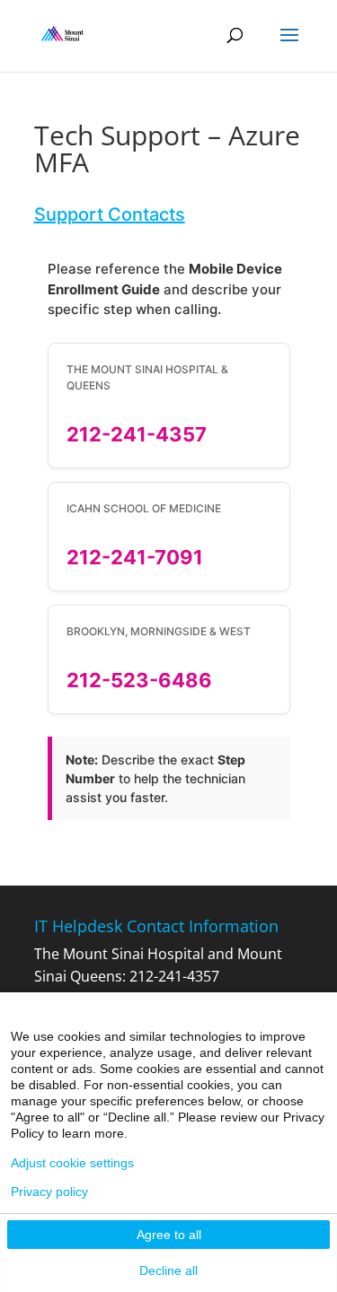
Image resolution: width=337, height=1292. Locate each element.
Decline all (168, 1270)
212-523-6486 (139, 680)
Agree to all (169, 1234)
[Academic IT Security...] (63, 34)
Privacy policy (49, 1191)
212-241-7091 (135, 557)
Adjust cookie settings (72, 1163)
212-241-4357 (137, 434)
